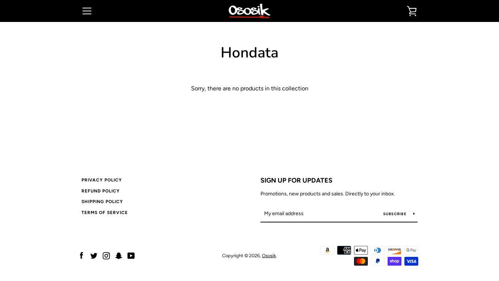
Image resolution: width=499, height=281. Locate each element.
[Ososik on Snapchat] (118, 255)
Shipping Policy (102, 201)
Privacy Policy (101, 180)
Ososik (269, 255)
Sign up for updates (296, 180)
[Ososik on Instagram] (106, 255)
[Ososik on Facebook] (81, 255)
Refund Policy (100, 191)
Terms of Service (104, 212)
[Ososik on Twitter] (94, 255)
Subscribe (395, 213)
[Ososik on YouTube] (131, 255)
